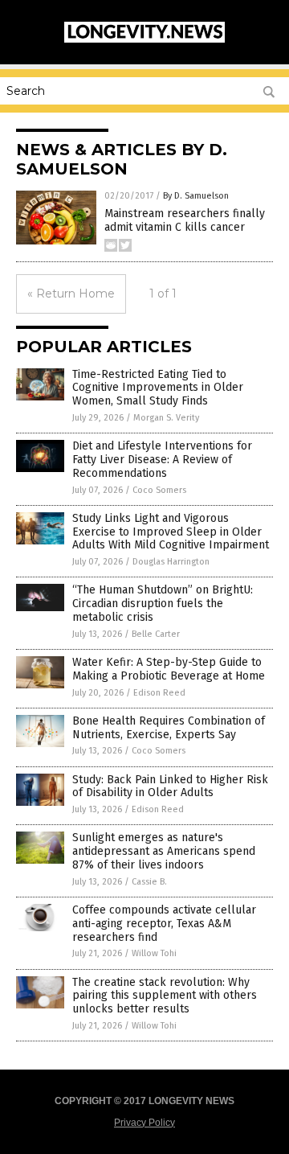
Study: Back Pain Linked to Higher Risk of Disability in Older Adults (170, 786)
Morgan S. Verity (166, 418)
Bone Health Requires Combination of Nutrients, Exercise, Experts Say (168, 727)
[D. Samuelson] (144, 39)
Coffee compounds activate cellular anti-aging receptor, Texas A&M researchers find (164, 923)
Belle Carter (156, 634)
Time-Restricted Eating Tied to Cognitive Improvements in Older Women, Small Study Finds (157, 388)
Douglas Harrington (171, 561)
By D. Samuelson (196, 196)
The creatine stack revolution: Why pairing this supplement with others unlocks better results (164, 995)
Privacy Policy (144, 1122)
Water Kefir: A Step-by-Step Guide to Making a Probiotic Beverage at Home (168, 669)
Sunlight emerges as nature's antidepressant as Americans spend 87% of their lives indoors (163, 851)
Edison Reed (159, 693)
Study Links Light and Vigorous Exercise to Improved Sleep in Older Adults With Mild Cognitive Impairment (170, 531)
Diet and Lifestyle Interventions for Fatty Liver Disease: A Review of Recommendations (162, 459)
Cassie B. (149, 882)
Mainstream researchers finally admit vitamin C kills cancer (184, 220)
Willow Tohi (154, 953)
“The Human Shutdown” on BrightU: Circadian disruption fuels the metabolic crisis (162, 603)
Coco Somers (159, 490)
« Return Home (71, 293)
